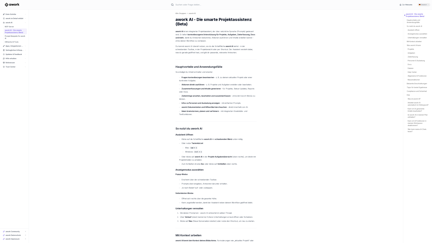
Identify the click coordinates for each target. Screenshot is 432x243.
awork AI (192, 13)
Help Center (412, 72)
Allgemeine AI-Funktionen (417, 76)
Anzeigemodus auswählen (417, 34)
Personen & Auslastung (416, 61)
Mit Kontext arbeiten (414, 41)
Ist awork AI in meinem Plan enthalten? (418, 116)
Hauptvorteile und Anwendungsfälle (413, 21)
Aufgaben (411, 53)
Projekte (411, 49)
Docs (410, 64)
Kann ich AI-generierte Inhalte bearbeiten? (416, 110)
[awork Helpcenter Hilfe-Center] (15, 5)
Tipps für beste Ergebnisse (417, 87)
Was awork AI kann (414, 45)
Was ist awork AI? (414, 99)
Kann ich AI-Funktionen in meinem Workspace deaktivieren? (417, 123)
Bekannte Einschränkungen (417, 83)
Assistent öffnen (414, 30)
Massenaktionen (414, 80)
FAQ (408, 95)
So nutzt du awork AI (414, 26)
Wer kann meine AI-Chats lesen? (417, 130)
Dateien (410, 68)
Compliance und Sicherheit (417, 91)
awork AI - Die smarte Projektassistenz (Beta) (415, 15)
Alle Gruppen (181, 13)
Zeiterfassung (413, 57)
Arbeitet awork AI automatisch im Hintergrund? (418, 104)
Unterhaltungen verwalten (417, 38)
